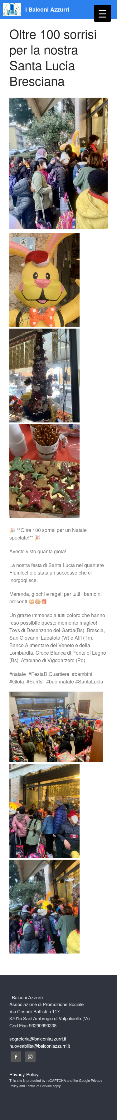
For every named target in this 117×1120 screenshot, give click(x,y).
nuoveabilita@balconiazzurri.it (39, 1045)
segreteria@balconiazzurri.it (37, 1038)
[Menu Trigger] (102, 13)
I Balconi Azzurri (47, 9)
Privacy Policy (24, 1074)
